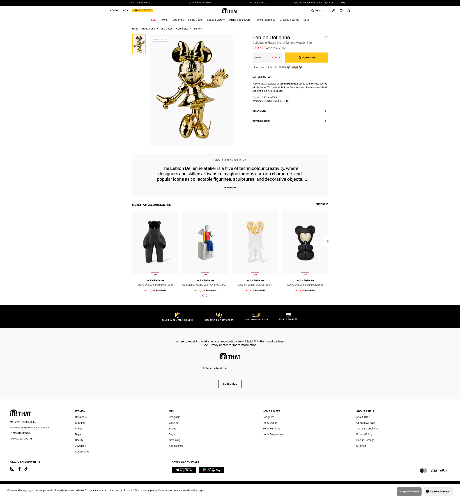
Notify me (308, 57)
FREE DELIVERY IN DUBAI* (140, 3)
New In (164, 19)
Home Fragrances (265, 19)
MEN (125, 10)
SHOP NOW (322, 204)
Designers (178, 19)
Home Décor (195, 19)
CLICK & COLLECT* (260, 3)
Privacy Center (218, 345)
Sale (153, 19)
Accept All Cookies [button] (409, 491)
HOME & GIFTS (142, 10)
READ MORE (230, 187)
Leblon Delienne (271, 37)
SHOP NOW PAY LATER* (200, 3)
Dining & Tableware (239, 19)
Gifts (306, 19)
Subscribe (230, 383)
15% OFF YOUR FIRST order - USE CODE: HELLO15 (319, 3)
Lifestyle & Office (289, 19)
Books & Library (216, 19)
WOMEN (114, 10)
